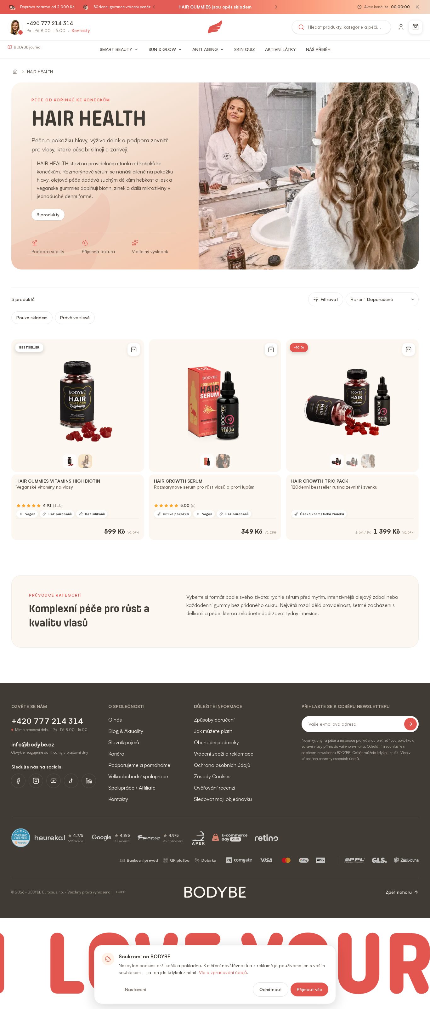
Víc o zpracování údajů (223, 972)
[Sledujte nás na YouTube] (53, 781)
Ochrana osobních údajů (222, 765)
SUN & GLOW (162, 49)
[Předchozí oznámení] (154, 7)
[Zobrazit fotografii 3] (368, 461)
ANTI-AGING (205, 49)
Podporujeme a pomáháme (139, 765)
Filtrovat (329, 299)
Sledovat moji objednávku (223, 799)
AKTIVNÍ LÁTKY (280, 49)
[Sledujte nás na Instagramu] (36, 781)
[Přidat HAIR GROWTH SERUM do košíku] (271, 349)
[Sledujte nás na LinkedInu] (89, 781)
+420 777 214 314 (49, 23)
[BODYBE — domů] (215, 892)
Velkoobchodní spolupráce (138, 776)
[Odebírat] (410, 724)
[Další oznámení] (276, 7)
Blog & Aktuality (125, 731)
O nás (115, 720)
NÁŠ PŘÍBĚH (318, 49)
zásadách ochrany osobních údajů (330, 758)
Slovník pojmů (123, 742)
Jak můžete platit (213, 731)
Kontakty (81, 30)
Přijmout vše (309, 989)
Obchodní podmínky (216, 742)
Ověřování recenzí (214, 788)
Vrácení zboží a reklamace (223, 754)
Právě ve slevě (75, 317)
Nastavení (135, 989)
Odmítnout (270, 989)
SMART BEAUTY (116, 49)
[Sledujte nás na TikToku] (71, 781)
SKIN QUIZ (244, 49)
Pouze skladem (32, 317)
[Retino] (266, 837)
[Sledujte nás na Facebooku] (18, 781)
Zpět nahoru (399, 892)
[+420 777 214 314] (15, 27)
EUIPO (120, 892)
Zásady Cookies (212, 776)
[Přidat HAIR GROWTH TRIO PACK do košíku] (408, 349)
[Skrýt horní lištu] (417, 7)
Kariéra (116, 754)
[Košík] (415, 27)
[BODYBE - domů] (215, 27)
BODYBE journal (28, 47)
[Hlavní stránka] (15, 72)
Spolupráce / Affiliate (132, 788)
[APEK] (198, 838)
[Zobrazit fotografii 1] (69, 461)
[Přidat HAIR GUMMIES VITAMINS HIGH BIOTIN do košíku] (133, 349)
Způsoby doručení (214, 720)
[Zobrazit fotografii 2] (85, 461)
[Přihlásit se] (401, 27)
